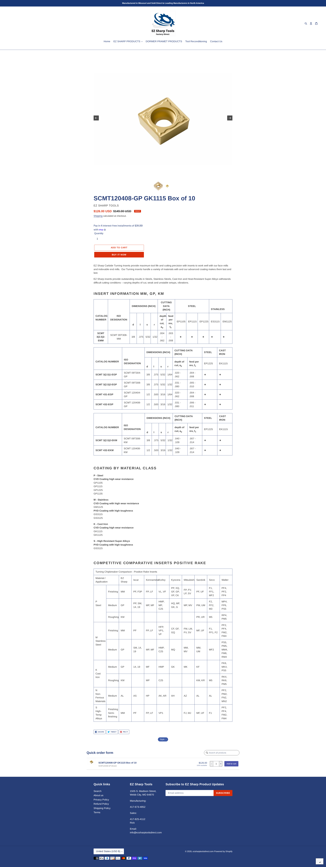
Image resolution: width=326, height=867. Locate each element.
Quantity (98, 233)
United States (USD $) (108, 851)
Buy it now (119, 255)
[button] (163, 739)
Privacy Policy (101, 799)
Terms (97, 812)
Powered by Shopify (223, 851)
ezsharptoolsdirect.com (203, 851)
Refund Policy (101, 804)
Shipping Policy (102, 808)
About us (98, 795)
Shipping (98, 216)
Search (97, 791)
